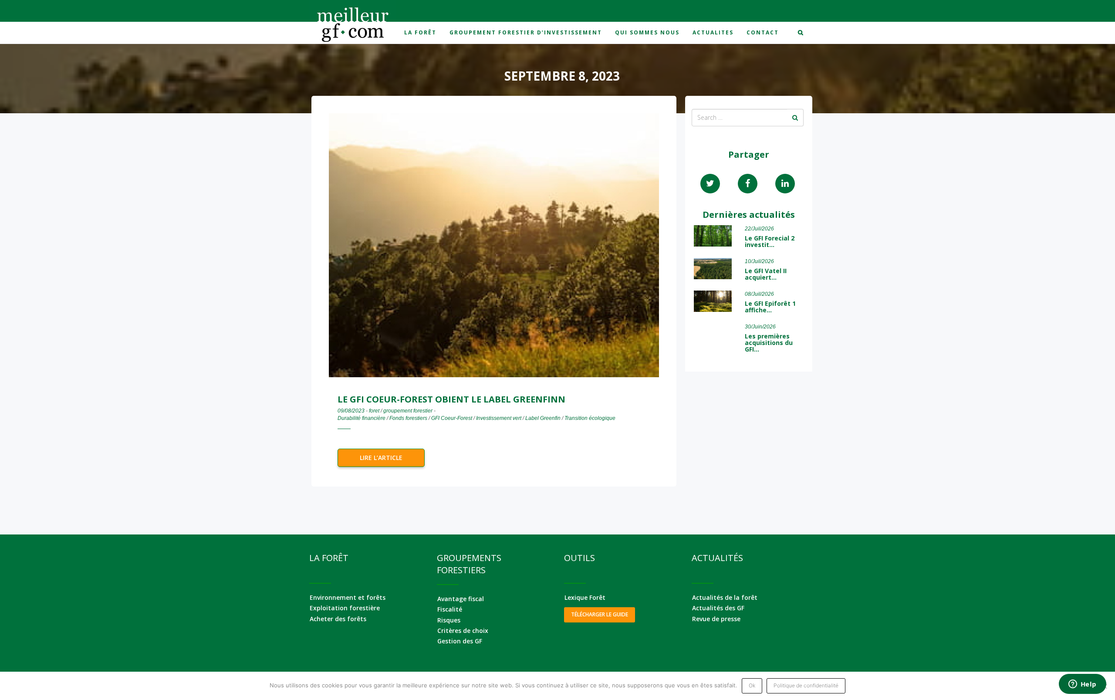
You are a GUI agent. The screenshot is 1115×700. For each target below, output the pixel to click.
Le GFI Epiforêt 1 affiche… (770, 306)
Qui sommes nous (647, 32)
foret (374, 411)
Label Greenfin (543, 418)
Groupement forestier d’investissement (525, 32)
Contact (763, 32)
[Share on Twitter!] (710, 183)
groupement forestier (407, 411)
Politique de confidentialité (806, 685)
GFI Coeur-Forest (451, 418)
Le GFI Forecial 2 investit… (769, 241)
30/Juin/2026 (760, 327)
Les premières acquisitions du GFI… (769, 343)
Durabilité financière (361, 418)
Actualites (713, 32)
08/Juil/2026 (759, 294)
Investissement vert (498, 418)
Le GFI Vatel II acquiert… (766, 274)
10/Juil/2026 (759, 261)
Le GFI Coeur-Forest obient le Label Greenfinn (451, 399)
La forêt (420, 32)
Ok (752, 685)
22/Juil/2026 (759, 229)
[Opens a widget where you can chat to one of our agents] (1082, 685)
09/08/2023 (351, 411)
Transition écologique (589, 418)
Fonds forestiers (408, 418)
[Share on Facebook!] (747, 183)
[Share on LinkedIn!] (785, 183)
